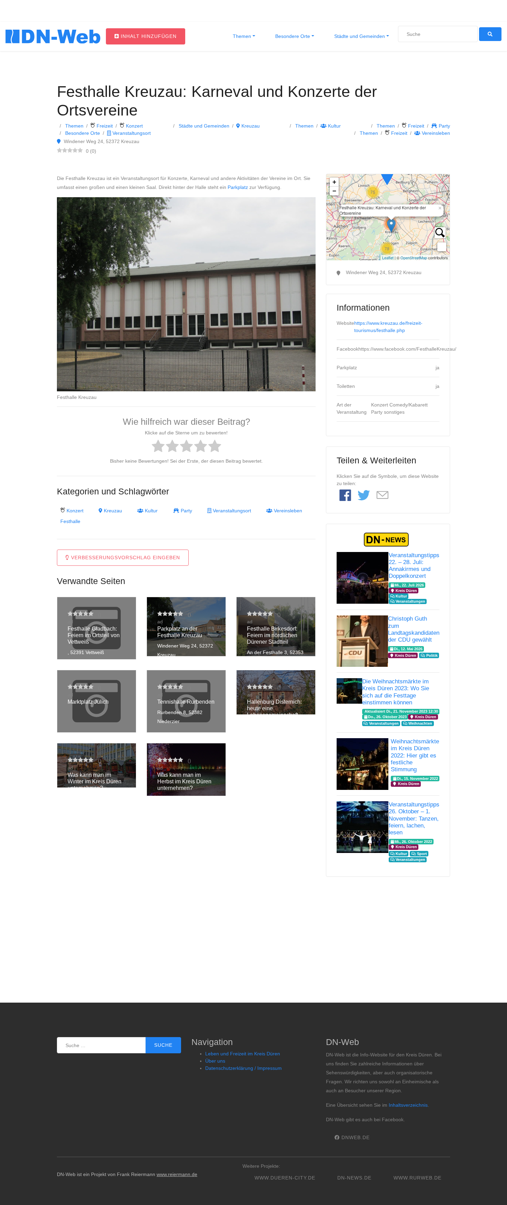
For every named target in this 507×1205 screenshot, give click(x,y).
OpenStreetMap (413, 257)
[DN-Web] (53, 36)
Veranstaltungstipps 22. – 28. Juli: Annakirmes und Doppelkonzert (414, 565)
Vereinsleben (435, 133)
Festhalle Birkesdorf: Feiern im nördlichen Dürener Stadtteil (272, 635)
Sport (421, 854)
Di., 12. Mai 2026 (408, 649)
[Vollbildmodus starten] (441, 246)
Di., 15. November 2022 (417, 778)
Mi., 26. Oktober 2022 (413, 842)
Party (443, 126)
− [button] (334, 190)
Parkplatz (238, 187)
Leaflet (388, 257)
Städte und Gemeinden (359, 36)
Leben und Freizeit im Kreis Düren (242, 1053)
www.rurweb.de (417, 1178)
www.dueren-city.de (285, 1178)
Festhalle (70, 521)
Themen (241, 36)
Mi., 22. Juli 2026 (409, 585)
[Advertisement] (388, 933)
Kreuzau (250, 126)
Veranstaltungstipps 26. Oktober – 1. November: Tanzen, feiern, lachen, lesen (414, 818)
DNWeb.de (355, 1137)
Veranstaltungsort (131, 133)
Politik (431, 655)
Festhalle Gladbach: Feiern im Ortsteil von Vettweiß (94, 635)
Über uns (215, 1061)
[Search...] (440, 232)
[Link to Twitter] (363, 496)
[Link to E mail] (382, 495)
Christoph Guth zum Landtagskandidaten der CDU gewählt (413, 629)
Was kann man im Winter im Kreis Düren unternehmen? (94, 781)
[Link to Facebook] (345, 495)
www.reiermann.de (177, 1174)
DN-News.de (354, 1178)
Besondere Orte (292, 36)
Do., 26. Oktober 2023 (387, 717)
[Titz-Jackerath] (387, 174)
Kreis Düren (406, 591)
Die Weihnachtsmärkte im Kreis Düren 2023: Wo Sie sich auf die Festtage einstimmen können (395, 691)
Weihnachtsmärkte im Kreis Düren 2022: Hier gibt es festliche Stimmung (415, 755)
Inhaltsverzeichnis (408, 1105)
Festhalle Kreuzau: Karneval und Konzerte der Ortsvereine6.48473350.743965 (387, 217)
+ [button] (334, 181)
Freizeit (104, 126)
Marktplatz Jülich (88, 702)
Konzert (134, 126)
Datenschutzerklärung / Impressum (243, 1068)
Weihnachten (419, 723)
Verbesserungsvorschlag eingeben (124, 557)
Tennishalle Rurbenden (186, 702)
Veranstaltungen (410, 601)
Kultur (334, 126)
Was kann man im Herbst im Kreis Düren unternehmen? (184, 781)
